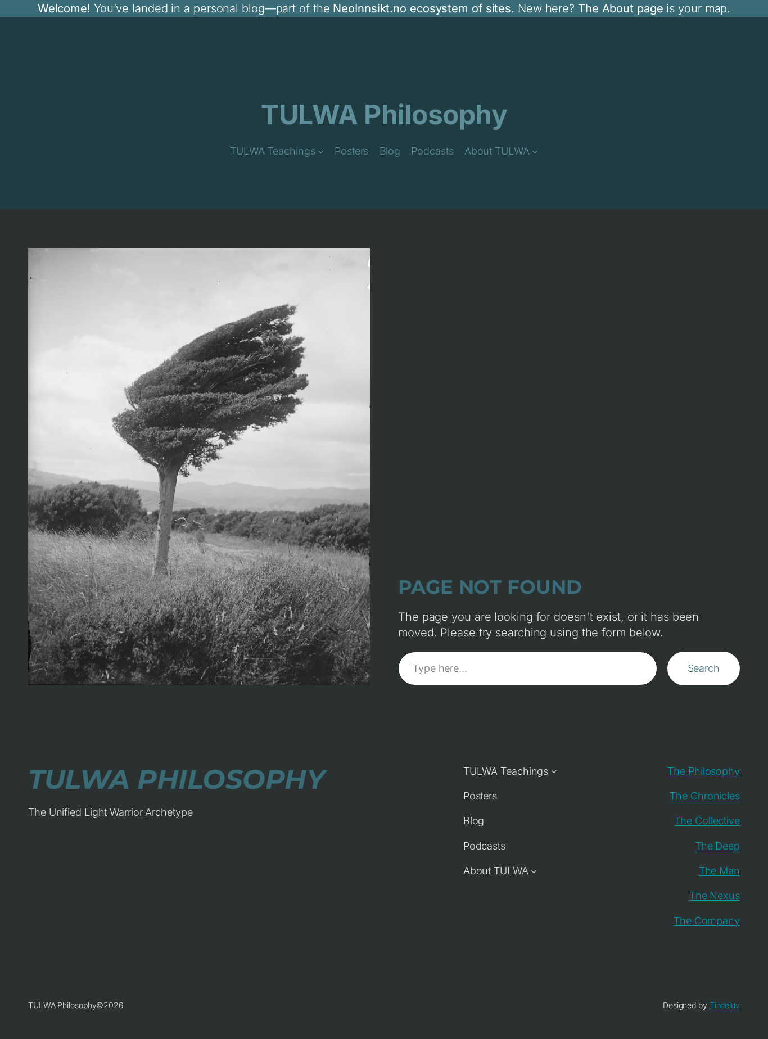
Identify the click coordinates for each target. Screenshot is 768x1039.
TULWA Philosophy (384, 114)
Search (704, 668)
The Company (707, 921)
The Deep (717, 846)
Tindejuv (725, 1005)
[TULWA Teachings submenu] (321, 151)
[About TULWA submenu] (535, 151)
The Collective (707, 820)
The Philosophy (703, 771)
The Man (719, 871)
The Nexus (714, 895)
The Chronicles (705, 796)
